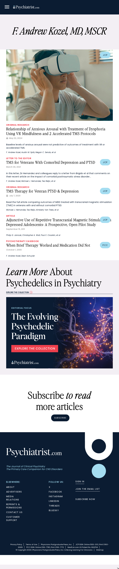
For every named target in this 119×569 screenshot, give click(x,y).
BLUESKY (54, 510)
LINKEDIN (54, 501)
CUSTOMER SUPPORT (13, 518)
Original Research (17, 124)
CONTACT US (14, 512)
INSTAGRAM (56, 496)
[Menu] (7, 7)
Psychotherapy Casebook (22, 241)
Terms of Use (31, 544)
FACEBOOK (55, 491)
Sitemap (100, 550)
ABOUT (10, 487)
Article (10, 215)
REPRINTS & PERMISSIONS (14, 506)
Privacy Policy (16, 544)
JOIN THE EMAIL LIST (87, 488)
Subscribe (60, 417)
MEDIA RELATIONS (12, 498)
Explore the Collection (17, 292)
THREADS (54, 505)
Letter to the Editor (18, 158)
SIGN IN (79, 481)
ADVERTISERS (14, 491)
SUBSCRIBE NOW (85, 499)
